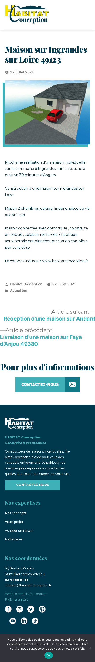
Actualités (18, 290)
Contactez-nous (32, 485)
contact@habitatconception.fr (28, 585)
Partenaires (14, 539)
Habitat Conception (26, 284)
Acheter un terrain (19, 531)
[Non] (89, 648)
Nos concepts (15, 513)
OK (49, 655)
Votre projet (14, 522)
